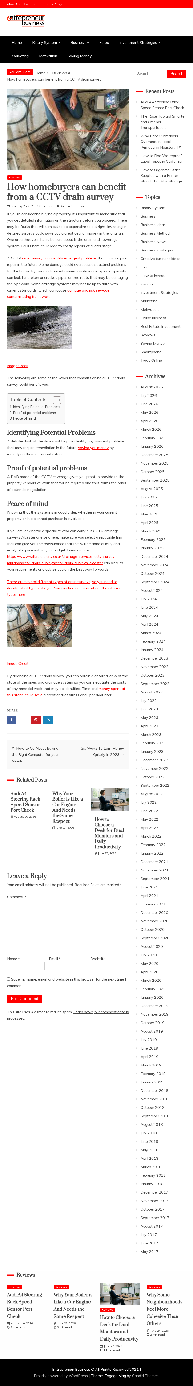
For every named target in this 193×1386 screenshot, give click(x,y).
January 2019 (152, 1082)
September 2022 (155, 785)
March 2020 (151, 980)
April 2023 (149, 726)
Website (98, 958)
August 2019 (152, 1031)
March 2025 (151, 531)
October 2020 (153, 929)
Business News (154, 241)
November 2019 (155, 1014)
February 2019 (153, 1073)
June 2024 (149, 607)
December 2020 (154, 912)
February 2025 (153, 539)
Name (13, 958)
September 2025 (155, 480)
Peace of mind (24, 418)
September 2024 (155, 582)
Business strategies (157, 250)
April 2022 (149, 827)
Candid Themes (145, 1375)
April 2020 (149, 971)
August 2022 (152, 793)
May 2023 (149, 717)
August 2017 (152, 1226)
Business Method (155, 233)
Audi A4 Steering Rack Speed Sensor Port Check (25, 802)
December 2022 (154, 760)
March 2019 (151, 1065)
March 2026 (151, 429)
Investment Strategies (138, 42)
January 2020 (152, 997)
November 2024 (155, 565)
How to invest (153, 275)
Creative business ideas (160, 258)
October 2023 (153, 675)
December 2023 (154, 658)
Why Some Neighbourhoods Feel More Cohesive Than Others (164, 1309)
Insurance (149, 284)
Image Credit (17, 365)
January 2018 (152, 1183)
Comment (16, 896)
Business (78, 42)
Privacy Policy (53, 4)
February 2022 (153, 844)
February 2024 (153, 641)
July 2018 (149, 1133)
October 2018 (153, 1107)
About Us (13, 4)
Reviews (14, 177)
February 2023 (153, 743)
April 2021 (149, 895)
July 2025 (149, 497)
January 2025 (152, 548)
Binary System (44, 42)
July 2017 (149, 1234)
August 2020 (152, 946)
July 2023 (149, 700)
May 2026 (149, 412)
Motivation (48, 55)
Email (54, 958)
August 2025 (152, 488)
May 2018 (149, 1149)
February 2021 (153, 904)
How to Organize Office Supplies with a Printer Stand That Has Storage (161, 175)
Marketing (20, 55)
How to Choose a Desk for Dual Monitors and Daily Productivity (109, 833)
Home (17, 42)
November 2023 (155, 666)
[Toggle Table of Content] (54, 400)
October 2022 (153, 776)
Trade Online (151, 360)
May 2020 (149, 963)
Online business (154, 318)
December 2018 (154, 1090)
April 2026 (149, 420)
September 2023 (155, 683)
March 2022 (151, 836)
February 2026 (153, 437)
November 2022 (155, 768)
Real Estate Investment (161, 326)
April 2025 (149, 522)
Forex (104, 42)
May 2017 (149, 1251)
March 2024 (151, 632)
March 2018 (151, 1166)
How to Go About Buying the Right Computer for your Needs (35, 754)
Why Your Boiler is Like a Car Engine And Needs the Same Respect (67, 807)
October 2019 (153, 1022)
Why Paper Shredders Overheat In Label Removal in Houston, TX (161, 142)
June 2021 (149, 887)
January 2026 (152, 446)
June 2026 (149, 403)
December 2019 (154, 1005)
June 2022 (149, 810)
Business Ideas (153, 224)
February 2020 (153, 988)
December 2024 (154, 556)
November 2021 (155, 870)
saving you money (93, 447)
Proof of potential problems (35, 412)
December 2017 (154, 1192)
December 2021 (154, 861)
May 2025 (149, 514)
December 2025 (154, 454)
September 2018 (155, 1116)
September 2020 (155, 938)
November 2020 (155, 921)
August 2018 (152, 1124)
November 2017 (155, 1200)
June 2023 (149, 709)
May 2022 (149, 819)
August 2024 (152, 590)
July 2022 (149, 802)
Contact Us (31, 4)
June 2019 (149, 1048)
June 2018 (149, 1141)
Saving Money (80, 55)
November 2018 (155, 1099)
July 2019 (149, 1039)
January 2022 (152, 853)
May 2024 (149, 615)
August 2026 (152, 387)
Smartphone (151, 351)
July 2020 (149, 954)
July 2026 (149, 395)
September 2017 (155, 1217)
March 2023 (151, 734)
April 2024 (149, 624)
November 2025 (155, 463)
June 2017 (149, 1243)
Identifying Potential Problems (36, 407)
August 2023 (152, 692)
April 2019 (149, 1056)
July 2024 (149, 598)
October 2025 (153, 471)
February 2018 (153, 1175)
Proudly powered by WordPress (61, 1375)
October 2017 (153, 1209)
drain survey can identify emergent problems (59, 258)
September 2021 (155, 878)
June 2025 (149, 505)
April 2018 (149, 1158)
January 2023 (152, 751)
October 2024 (153, 573)
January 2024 (152, 649)
